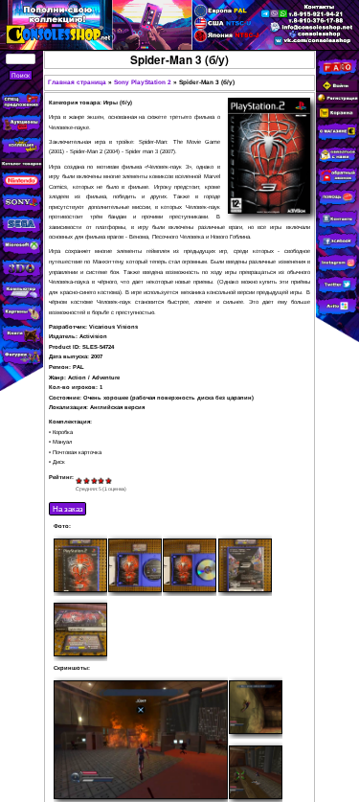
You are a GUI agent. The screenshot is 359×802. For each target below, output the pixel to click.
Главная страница (77, 82)
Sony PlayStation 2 (142, 82)
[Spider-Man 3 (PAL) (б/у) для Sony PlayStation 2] (80, 565)
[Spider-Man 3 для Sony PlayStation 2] (141, 739)
